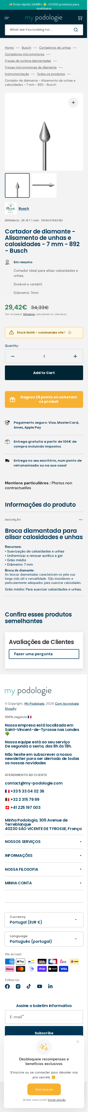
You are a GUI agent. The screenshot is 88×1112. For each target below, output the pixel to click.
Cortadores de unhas (55, 48)
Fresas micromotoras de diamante (31, 67)
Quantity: (12, 336)
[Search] (69, 29)
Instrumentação (17, 74)
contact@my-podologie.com (33, 801)
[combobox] (40, 29)
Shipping (29, 304)
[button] (6, 18)
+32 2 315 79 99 (25, 818)
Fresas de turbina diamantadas (28, 61)
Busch (26, 48)
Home (9, 48)
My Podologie (34, 722)
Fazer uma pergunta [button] (33, 672)
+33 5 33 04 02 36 (27, 809)
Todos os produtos (51, 74)
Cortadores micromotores (32, 54)
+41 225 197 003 (25, 826)
